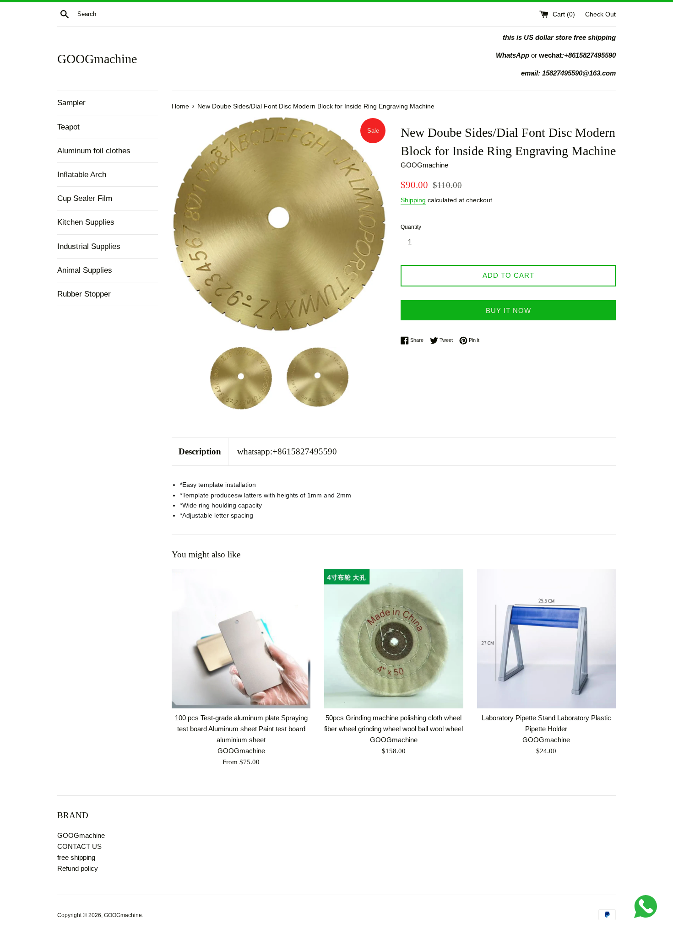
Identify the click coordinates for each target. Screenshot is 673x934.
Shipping (413, 200)
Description (200, 451)
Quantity (411, 227)
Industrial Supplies (88, 246)
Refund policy (77, 868)
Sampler (71, 102)
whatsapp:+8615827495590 (287, 451)
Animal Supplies (84, 270)
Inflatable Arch (81, 174)
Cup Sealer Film (84, 198)
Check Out (600, 14)
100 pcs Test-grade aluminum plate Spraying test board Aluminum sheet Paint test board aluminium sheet (241, 729)
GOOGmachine (97, 59)
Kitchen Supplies (85, 222)
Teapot (68, 127)
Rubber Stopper (84, 294)
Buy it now (508, 310)
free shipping (76, 857)
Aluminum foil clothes (93, 150)
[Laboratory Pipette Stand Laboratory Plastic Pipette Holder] (546, 638)
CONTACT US (79, 846)
